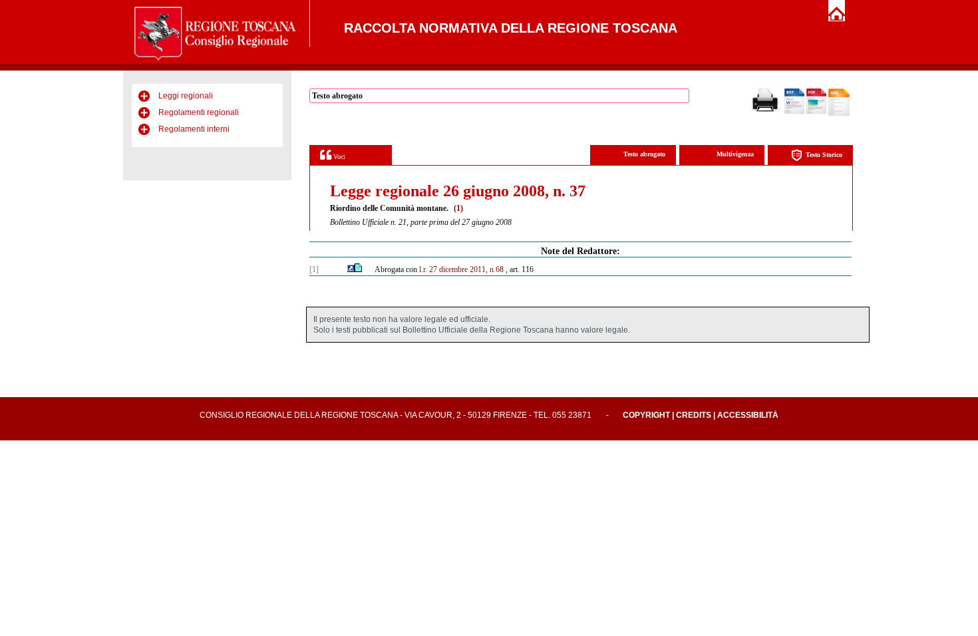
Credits (693, 415)
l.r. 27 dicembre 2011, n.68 (461, 269)
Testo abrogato (644, 154)
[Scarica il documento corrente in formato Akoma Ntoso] (839, 113)
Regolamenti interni (194, 129)
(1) (458, 208)
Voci (338, 156)
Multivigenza (735, 154)
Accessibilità (747, 415)
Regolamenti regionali (198, 112)
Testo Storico (824, 154)
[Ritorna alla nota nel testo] (351, 269)
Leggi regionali (185, 95)
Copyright (646, 415)
